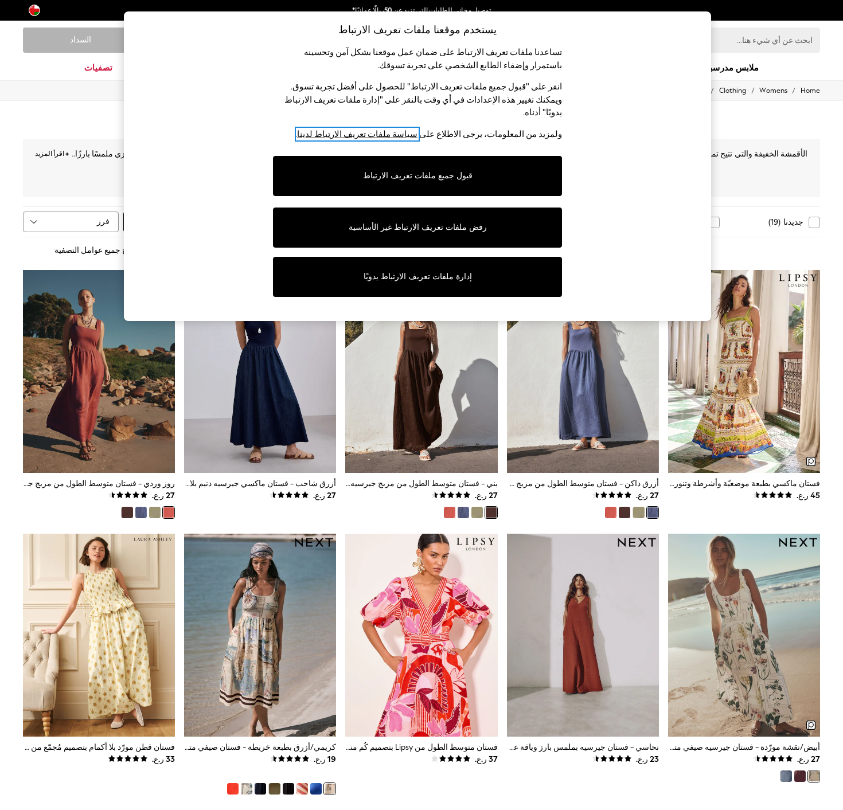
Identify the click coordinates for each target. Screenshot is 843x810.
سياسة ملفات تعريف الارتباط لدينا (357, 134)
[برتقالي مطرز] (233, 789)
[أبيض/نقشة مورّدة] (813, 776)
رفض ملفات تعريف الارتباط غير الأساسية (418, 227)
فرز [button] (103, 221)
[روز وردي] (610, 512)
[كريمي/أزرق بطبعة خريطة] (329, 789)
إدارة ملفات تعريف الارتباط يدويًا (418, 276)
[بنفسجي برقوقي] (800, 776)
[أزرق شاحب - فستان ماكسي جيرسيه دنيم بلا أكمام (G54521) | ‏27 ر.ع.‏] (260, 371)
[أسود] (288, 789)
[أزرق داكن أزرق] (785, 776)
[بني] (624, 512)
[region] (417, 166)
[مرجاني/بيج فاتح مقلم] (302, 789)
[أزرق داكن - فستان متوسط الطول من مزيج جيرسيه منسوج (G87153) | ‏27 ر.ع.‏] (583, 371)
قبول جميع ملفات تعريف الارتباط (418, 176)
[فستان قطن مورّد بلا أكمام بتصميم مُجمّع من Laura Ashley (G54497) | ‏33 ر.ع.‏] (99, 635)
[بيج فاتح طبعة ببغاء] (246, 789)
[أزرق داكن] (652, 512)
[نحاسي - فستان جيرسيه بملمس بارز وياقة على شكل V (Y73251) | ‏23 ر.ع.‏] (583, 635)
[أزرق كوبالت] (316, 789)
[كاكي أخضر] (638, 512)
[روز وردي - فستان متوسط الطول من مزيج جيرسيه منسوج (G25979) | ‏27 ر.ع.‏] (99, 371)
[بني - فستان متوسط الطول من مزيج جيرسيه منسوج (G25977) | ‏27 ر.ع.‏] (421, 371)
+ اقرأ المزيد (52, 152)
